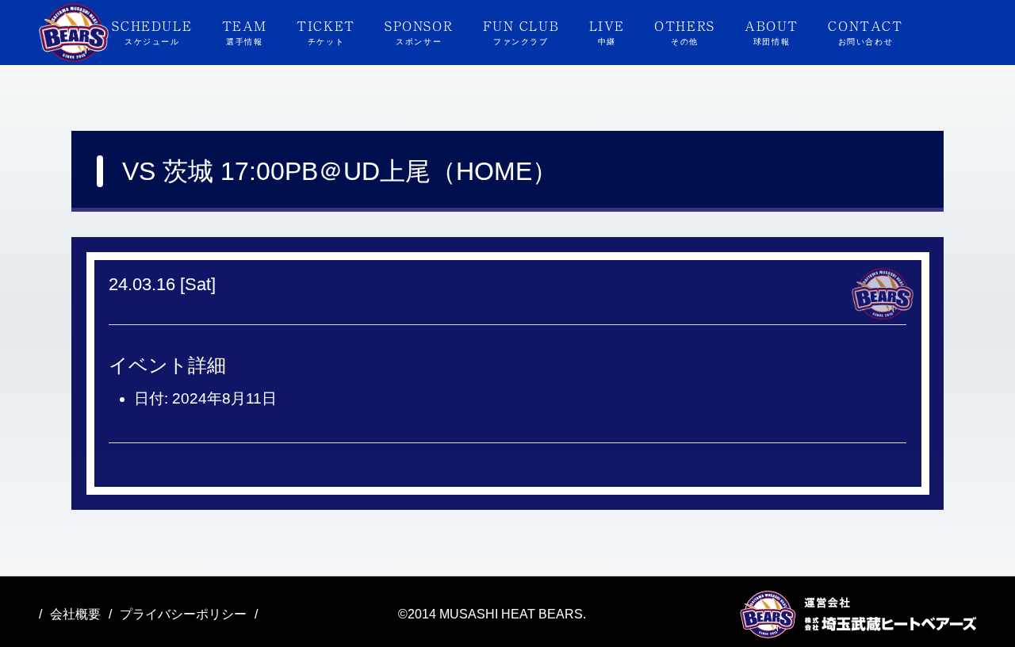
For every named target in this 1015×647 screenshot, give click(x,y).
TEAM (244, 31)
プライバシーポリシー (183, 614)
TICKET (326, 31)
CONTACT (865, 31)
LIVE (607, 31)
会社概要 (75, 614)
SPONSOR (419, 31)
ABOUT (772, 31)
